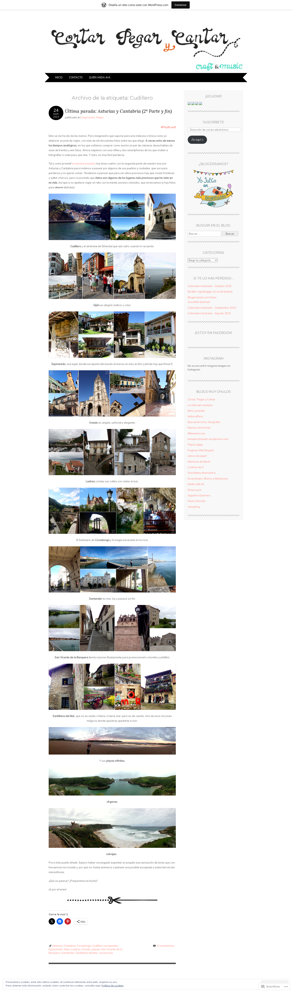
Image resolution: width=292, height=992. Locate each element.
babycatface (195, 416)
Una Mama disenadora (202, 472)
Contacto (76, 77)
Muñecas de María (199, 461)
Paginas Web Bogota (201, 450)
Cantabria (70, 945)
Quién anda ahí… (100, 77)
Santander (67, 952)
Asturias (57, 945)
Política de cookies (113, 985)
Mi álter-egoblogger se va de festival (210, 291)
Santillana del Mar (87, 952)
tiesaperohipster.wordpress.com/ (208, 439)
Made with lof (196, 484)
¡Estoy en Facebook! (213, 333)
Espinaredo (56, 949)
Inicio (59, 77)
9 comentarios (166, 945)
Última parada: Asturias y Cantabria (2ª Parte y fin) (118, 111)
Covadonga (84, 945)
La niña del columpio (200, 405)
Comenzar (181, 4)
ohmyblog (194, 506)
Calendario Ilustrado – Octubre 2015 (210, 286)
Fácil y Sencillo (197, 501)
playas (96, 949)
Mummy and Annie (199, 427)
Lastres (75, 949)
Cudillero (97, 945)
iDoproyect (194, 489)
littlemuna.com (196, 433)
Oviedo (86, 949)
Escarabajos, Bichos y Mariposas (208, 478)
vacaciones (106, 952)
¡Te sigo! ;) (197, 139)
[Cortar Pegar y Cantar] (146, 71)
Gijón (67, 949)
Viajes (99, 117)
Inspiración (88, 117)
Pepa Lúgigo (195, 444)
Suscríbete (213, 122)
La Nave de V (196, 467)
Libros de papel (197, 455)
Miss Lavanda (196, 410)
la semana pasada (83, 163)
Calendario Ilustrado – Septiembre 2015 (212, 307)
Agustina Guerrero (199, 495)
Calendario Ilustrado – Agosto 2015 (209, 313)
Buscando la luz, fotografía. (204, 422)
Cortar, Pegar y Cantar (201, 399)
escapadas (111, 945)
